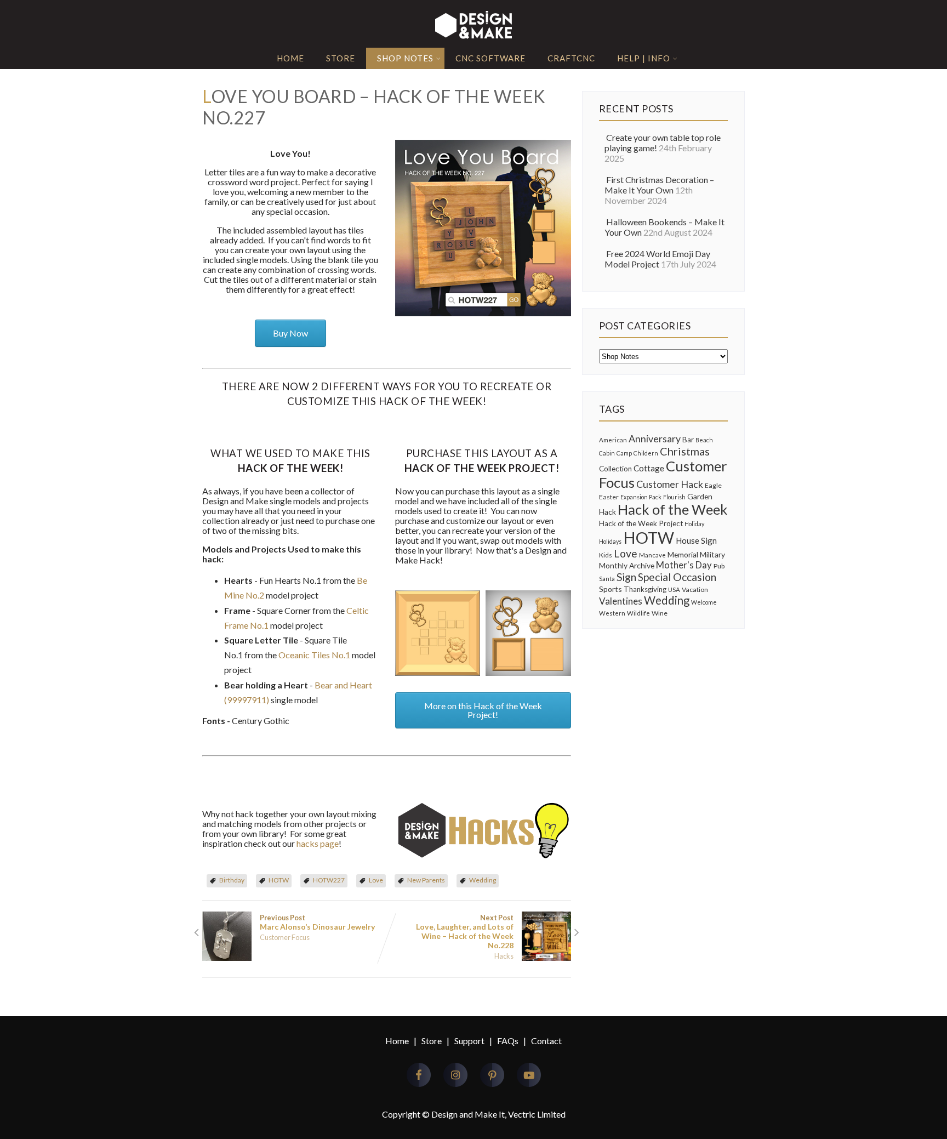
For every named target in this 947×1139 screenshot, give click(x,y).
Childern (646, 453)
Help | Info (643, 58)
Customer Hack (669, 484)
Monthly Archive (626, 565)
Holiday (694, 523)
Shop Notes (405, 58)
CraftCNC (571, 58)
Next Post (465, 931)
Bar (688, 439)
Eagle (713, 485)
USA (674, 589)
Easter (609, 497)
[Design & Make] (473, 38)
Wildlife (638, 613)
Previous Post (317, 922)
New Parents (426, 880)
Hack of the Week (673, 509)
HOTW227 (329, 880)
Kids (605, 555)
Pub (719, 566)
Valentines (620, 601)
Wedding (482, 880)
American (613, 439)
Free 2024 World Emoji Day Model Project (657, 258)
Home (290, 58)
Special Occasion (677, 577)
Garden (699, 496)
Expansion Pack (640, 496)
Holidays (610, 541)
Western (612, 613)
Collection (615, 468)
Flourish (674, 496)
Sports (610, 589)
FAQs (507, 1040)
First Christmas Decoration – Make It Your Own (659, 184)
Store (340, 58)
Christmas (685, 451)
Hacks (504, 956)
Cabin (607, 453)
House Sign (696, 540)
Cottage (649, 468)
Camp (624, 453)
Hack (607, 511)
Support (469, 1040)
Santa (607, 578)
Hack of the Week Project (641, 523)
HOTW (279, 880)
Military (712, 554)
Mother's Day (684, 565)
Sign (626, 577)
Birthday (231, 880)
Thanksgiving (645, 589)
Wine (660, 613)
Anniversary (655, 438)
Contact (546, 1040)
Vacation (695, 589)
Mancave (652, 555)
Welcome (704, 602)
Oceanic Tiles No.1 (314, 655)
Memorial (683, 554)
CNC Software (490, 58)
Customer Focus (285, 937)
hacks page (317, 843)
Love (376, 880)
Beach (704, 439)
